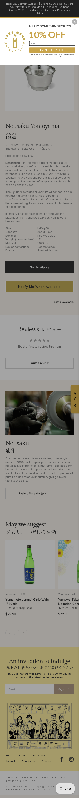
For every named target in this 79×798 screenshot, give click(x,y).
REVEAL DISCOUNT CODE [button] (52, 50)
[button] (74, 22)
